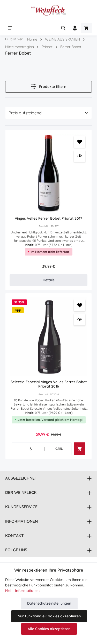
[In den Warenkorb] (79, 448)
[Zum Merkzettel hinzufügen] (79, 142)
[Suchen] (63, 28)
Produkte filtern (52, 86)
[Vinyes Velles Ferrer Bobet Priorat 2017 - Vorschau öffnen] (79, 156)
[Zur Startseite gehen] (48, 10)
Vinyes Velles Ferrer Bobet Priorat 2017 (48, 218)
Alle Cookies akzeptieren (49, 628)
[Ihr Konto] (75, 28)
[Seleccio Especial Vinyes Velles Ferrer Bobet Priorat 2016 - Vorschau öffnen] (79, 319)
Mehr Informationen (22, 590)
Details (49, 280)
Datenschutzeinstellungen (49, 603)
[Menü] (10, 28)
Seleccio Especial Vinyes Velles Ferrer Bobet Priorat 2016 (49, 384)
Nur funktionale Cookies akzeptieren (49, 616)
